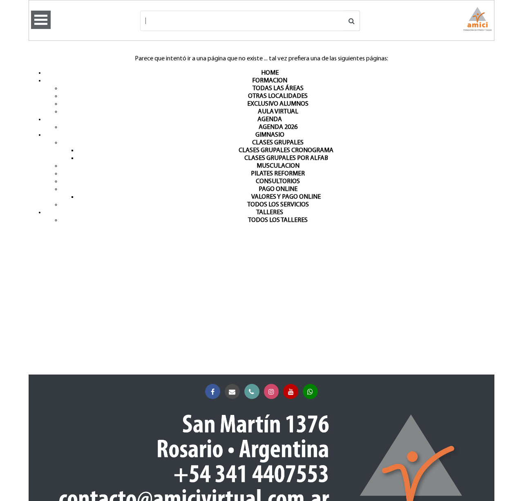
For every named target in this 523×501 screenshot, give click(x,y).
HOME (270, 73)
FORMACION (269, 81)
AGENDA (269, 119)
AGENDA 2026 (278, 127)
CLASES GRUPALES (278, 143)
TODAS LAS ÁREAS (278, 88)
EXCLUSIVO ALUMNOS (277, 104)
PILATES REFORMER (278, 174)
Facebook (212, 391)
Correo (232, 391)
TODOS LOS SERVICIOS (278, 205)
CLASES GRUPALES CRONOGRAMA (286, 150)
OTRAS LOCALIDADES (278, 96)
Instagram (271, 391)
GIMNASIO (269, 135)
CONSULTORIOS (278, 181)
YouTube (290, 391)
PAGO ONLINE (278, 189)
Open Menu (41, 20)
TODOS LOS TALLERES (278, 220)
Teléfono (251, 391)
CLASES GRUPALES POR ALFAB (286, 158)
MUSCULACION (278, 166)
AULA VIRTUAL (278, 112)
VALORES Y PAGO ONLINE (286, 197)
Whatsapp (310, 391)
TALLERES (269, 212)
